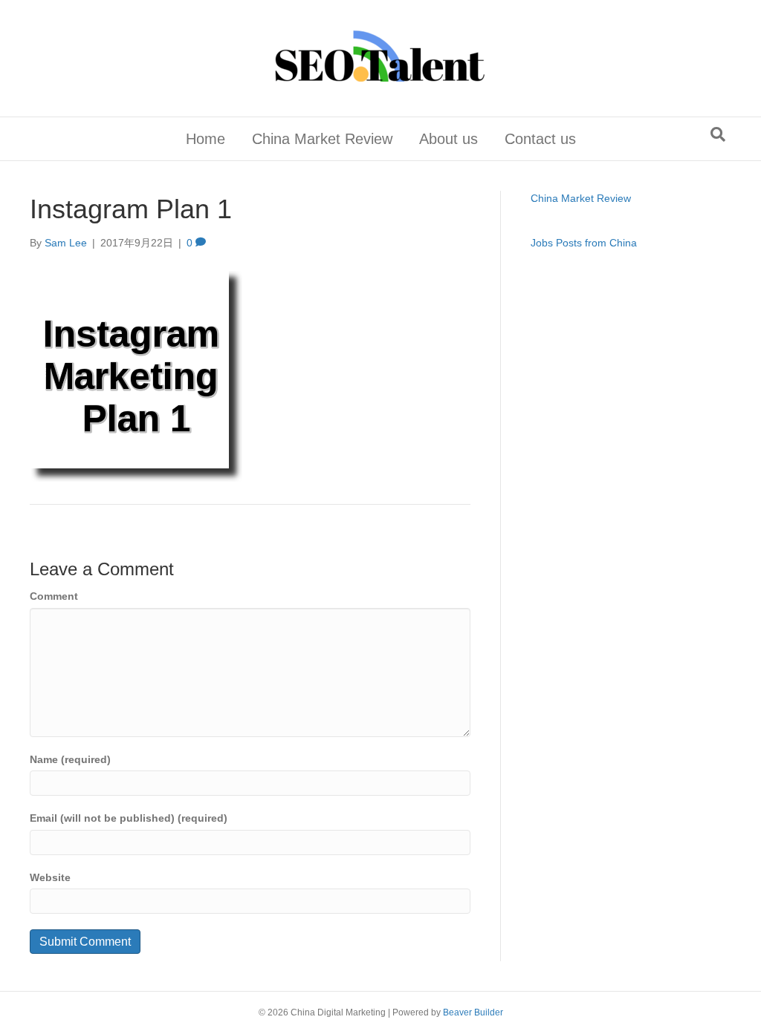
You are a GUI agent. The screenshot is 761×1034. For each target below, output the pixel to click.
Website (50, 877)
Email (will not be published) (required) (128, 818)
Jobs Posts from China (584, 243)
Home (205, 139)
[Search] (718, 134)
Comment (54, 596)
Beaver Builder (473, 1012)
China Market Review (322, 139)
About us (448, 139)
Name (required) (70, 759)
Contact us (540, 139)
